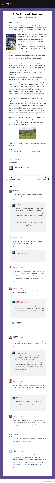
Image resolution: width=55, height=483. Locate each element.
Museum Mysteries (23, 160)
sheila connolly (13, 162)
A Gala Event (16, 160)
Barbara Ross (15, 266)
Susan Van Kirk (16, 415)
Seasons (41, 160)
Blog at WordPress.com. (27, 480)
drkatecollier (15, 190)
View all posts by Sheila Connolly (16, 173)
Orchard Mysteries (33, 160)
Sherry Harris (15, 336)
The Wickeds (11, 4)
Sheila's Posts (17, 159)
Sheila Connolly (18, 204)
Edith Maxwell (16, 287)
